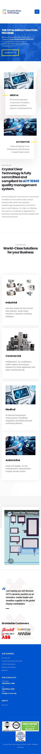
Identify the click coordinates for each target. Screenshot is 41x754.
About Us (5, 705)
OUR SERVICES (9, 53)
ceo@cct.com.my (9, 693)
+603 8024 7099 (8, 683)
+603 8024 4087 (8, 689)
